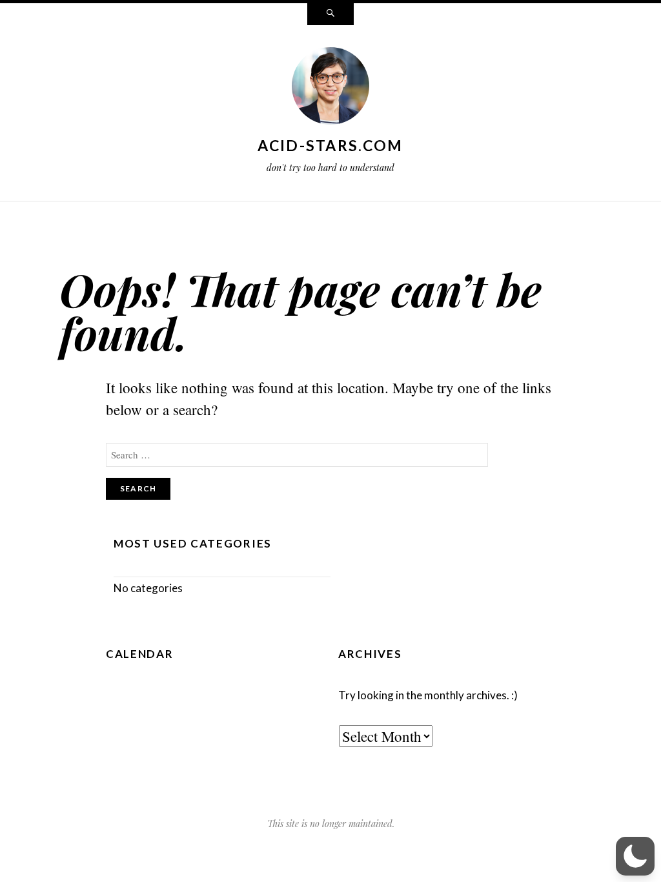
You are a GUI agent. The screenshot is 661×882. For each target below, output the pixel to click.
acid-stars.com (330, 145)
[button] (635, 856)
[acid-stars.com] (330, 88)
